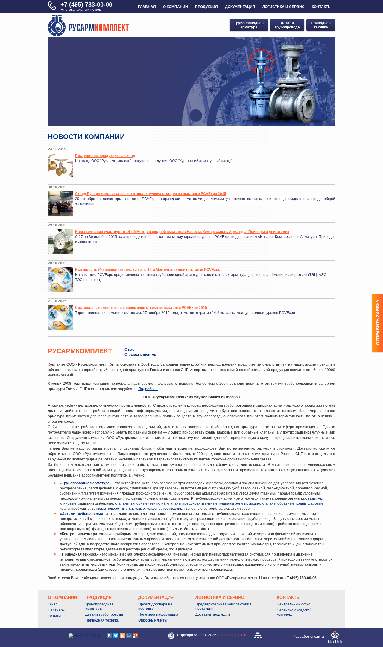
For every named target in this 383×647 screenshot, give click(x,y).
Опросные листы (152, 620)
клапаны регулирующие (239, 503)
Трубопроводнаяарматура (249, 25)
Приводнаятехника (321, 25)
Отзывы (54, 616)
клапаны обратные (278, 503)
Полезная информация (158, 614)
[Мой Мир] (129, 635)
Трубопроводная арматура (86, 483)
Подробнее (148, 389)
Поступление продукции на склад (105, 156)
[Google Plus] (135, 635)
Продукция (206, 7)
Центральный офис (293, 604)
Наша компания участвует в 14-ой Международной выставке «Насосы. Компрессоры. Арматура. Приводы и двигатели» (182, 232)
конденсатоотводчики (165, 508)
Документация (240, 7)
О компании (175, 7)
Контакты (322, 7)
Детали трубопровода (81, 514)
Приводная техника (102, 620)
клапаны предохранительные (192, 503)
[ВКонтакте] (109, 635)
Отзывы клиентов (140, 355)
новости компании (86, 137)
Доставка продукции (212, 614)
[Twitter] (115, 635)
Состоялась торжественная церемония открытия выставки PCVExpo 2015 (141, 308)
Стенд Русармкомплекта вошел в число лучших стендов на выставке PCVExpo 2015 (150, 194)
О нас (129, 349)
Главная (147, 7)
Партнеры (57, 610)
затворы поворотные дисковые (118, 508)
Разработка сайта (308, 636)
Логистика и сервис (283, 7)
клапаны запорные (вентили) (140, 503)
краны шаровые (309, 503)
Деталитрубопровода (287, 25)
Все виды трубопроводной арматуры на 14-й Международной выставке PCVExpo (147, 270)
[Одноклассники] (122, 635)
